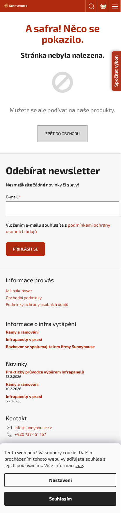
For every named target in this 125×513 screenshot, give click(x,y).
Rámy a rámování (22, 332)
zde (79, 465)
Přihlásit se (25, 248)
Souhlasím (60, 498)
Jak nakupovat (19, 290)
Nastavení (60, 480)
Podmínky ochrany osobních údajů (37, 304)
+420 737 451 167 (30, 434)
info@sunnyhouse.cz (33, 427)
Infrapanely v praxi (24, 339)
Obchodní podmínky (24, 297)
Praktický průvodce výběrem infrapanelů (45, 372)
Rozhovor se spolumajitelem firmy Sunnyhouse (50, 346)
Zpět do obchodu (62, 133)
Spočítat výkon (116, 71)
